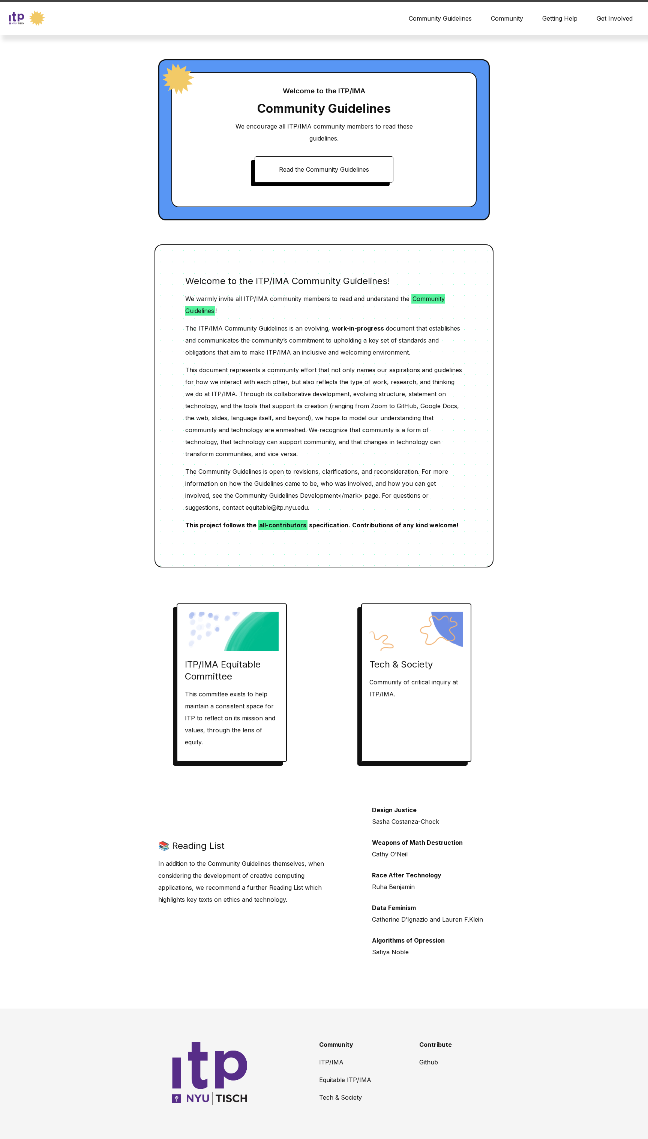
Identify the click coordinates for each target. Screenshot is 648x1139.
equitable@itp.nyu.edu (277, 507)
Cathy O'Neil (390, 854)
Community (507, 18)
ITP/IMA (331, 1062)
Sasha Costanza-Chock (405, 821)
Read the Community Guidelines (324, 169)
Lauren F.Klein (462, 919)
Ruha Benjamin (393, 887)
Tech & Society (340, 1097)
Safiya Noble (390, 952)
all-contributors (282, 525)
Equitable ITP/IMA (345, 1080)
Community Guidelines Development (286, 495)
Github (428, 1062)
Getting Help (560, 18)
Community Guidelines (440, 18)
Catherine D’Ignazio (400, 919)
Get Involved (615, 18)
